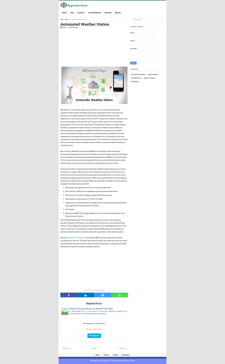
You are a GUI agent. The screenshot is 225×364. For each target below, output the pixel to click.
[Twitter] (102, 295)
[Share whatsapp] (119, 295)
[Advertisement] (94, 46)
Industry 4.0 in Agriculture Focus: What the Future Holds (91, 309)
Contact (106, 355)
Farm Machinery (94, 13)
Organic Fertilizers (149, 78)
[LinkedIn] (85, 295)
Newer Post (66, 348)
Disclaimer (126, 355)
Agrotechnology (153, 74)
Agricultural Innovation (138, 74)
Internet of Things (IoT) (77, 238)
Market (118, 13)
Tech (72, 13)
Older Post (122, 348)
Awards (115, 355)
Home (64, 13)
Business (108, 13)
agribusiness (135, 81)
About (97, 355)
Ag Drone (80, 13)
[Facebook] (68, 295)
